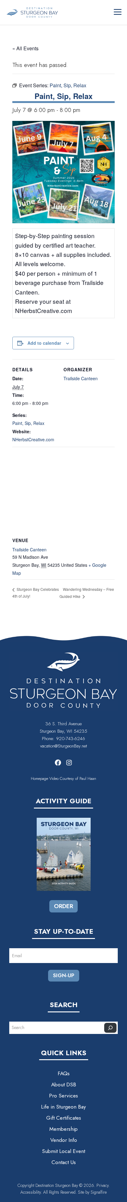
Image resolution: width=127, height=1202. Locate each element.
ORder (63, 906)
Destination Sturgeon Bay (56, 1185)
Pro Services (63, 1095)
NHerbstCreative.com (33, 439)
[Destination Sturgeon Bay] (32, 12)
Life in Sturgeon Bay (63, 1106)
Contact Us (63, 1162)
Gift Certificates (63, 1118)
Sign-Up (63, 975)
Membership (63, 1129)
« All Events (25, 48)
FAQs (64, 1073)
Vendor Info (63, 1140)
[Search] (110, 1028)
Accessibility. (31, 1192)
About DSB (63, 1084)
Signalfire (99, 1192)
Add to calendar (44, 343)
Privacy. (103, 1185)
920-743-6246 (70, 738)
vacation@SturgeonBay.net (63, 746)
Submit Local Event (63, 1151)
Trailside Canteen (80, 378)
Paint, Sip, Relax (28, 423)
